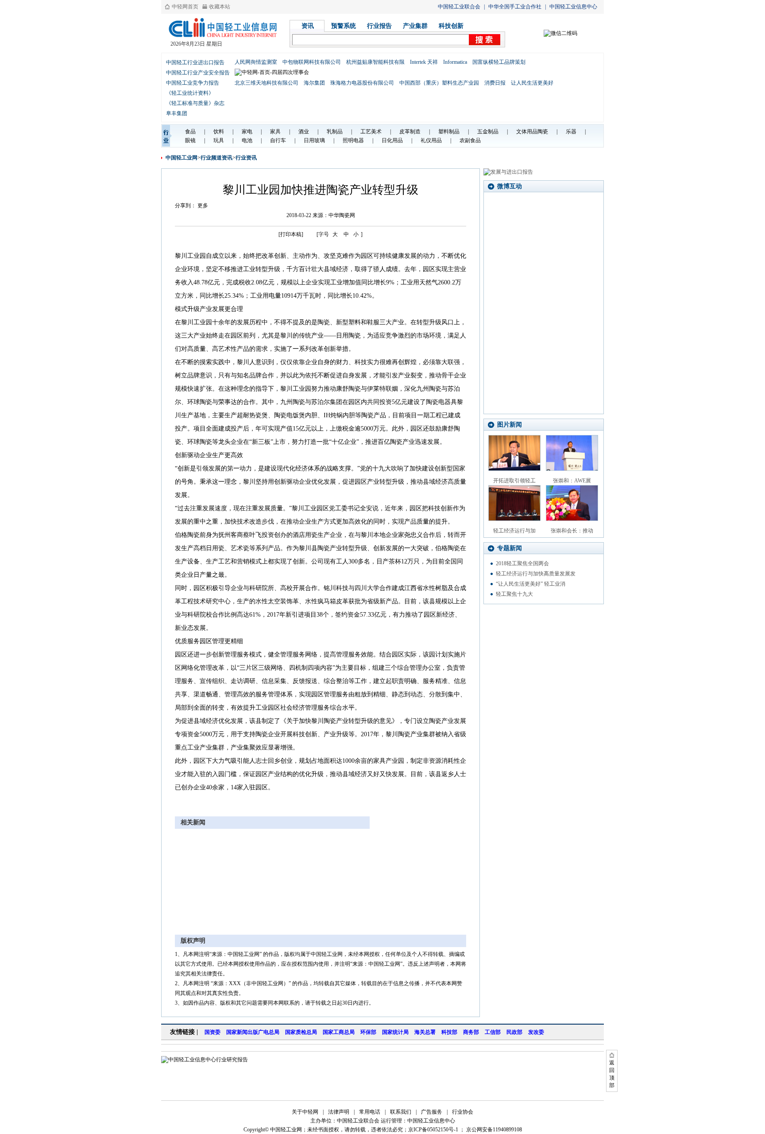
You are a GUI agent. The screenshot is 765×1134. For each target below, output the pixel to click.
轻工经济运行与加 (514, 531)
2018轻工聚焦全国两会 (522, 563)
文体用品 (526, 131)
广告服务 (431, 1112)
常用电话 (369, 1112)
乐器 (571, 131)
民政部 (514, 1032)
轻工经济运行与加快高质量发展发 (536, 574)
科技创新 (451, 26)
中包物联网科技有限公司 (311, 62)
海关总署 (425, 1032)
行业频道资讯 (216, 158)
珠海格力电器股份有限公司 (362, 83)
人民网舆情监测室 (256, 62)
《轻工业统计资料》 (190, 93)
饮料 (218, 131)
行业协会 (462, 1112)
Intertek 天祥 (424, 62)
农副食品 (470, 140)
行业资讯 (246, 158)
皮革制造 (410, 131)
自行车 (278, 140)
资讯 (307, 26)
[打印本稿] (290, 234)
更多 (202, 205)
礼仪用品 (431, 140)
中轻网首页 (185, 7)
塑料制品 (449, 131)
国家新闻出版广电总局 (252, 1032)
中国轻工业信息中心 (573, 7)
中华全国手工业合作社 (514, 7)
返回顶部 (611, 1074)
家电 (247, 131)
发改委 (536, 1032)
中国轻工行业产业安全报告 (198, 73)
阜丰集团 (176, 113)
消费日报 (495, 83)
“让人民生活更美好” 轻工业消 (530, 584)
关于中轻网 (305, 1112)
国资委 (212, 1032)
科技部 (449, 1032)
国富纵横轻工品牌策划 (498, 62)
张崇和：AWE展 (572, 481)
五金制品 (487, 131)
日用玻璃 (314, 140)
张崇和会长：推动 (572, 531)
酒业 (303, 131)
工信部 (493, 1032)
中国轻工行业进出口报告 (195, 62)
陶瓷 (542, 131)
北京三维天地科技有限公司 (266, 83)
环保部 (368, 1032)
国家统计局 (395, 1032)
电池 (247, 140)
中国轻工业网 (181, 158)
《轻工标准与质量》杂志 (195, 103)
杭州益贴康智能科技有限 (375, 62)
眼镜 (190, 140)
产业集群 (415, 26)
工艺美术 (371, 131)
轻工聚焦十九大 (514, 594)
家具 (275, 131)
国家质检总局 (301, 1032)
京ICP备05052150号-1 (433, 1129)
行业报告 (379, 26)
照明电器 (353, 140)
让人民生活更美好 (532, 83)
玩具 (218, 140)
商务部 (471, 1032)
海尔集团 (314, 83)
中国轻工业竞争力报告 (192, 83)
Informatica (455, 62)
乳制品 (335, 131)
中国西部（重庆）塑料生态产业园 (439, 83)
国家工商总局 (339, 1032)
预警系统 (343, 26)
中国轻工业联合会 (459, 7)
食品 (190, 131)
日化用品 (392, 140)
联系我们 (400, 1112)
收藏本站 (219, 7)
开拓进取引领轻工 (514, 481)
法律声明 (338, 1112)
